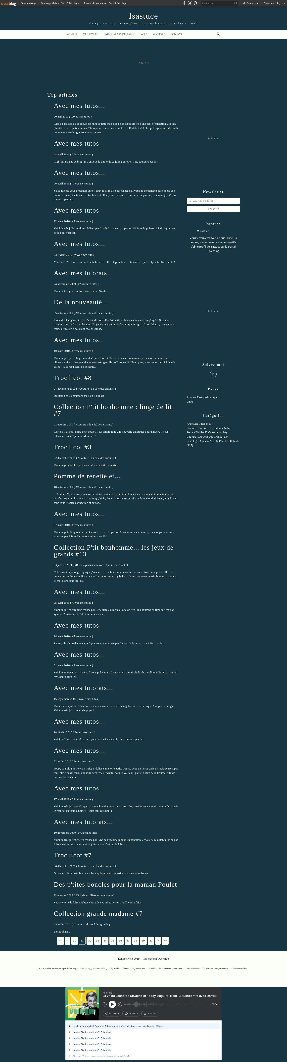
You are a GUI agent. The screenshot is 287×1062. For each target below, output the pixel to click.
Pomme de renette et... (87, 476)
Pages (143, 34)
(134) (208, 436)
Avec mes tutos (81, 116)
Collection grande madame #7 (98, 913)
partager (133, 1014)
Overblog (163, 958)
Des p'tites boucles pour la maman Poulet (115, 884)
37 (128, 940)
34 (105, 940)
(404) (209, 428)
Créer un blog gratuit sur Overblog (93, 968)
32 (89, 940)
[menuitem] (72, 34)
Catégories (90, 34)
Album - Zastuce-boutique (202, 397)
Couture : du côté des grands (91, 924)
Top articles (114, 968)
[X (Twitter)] (190, 3)
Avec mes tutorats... (83, 273)
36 (120, 940)
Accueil (72, 34)
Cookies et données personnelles (215, 968)
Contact (176, 34)
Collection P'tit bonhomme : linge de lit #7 (113, 410)
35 (112, 940)
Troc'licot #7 (73, 855)
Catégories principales (119, 34)
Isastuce (143, 15)
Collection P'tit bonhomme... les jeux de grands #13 (114, 551)
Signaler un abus (139, 968)
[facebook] (184, 3)
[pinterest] (195, 3)
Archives (159, 34)
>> (165, 940)
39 (143, 940)
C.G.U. (152, 968)
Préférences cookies (239, 968)
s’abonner (114, 1014)
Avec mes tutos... (79, 105)
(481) (200, 423)
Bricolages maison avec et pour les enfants (101, 565)
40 (150, 940)
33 (97, 940)
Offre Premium (193, 968)
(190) (207, 432)
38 (135, 940)
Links (190, 401)
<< (60, 940)
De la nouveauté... (81, 302)
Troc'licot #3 (73, 447)
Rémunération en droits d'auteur (171, 968)
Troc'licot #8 (73, 377)
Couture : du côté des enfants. (94, 313)
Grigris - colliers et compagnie (95, 895)
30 (74, 940)
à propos (152, 1014)
